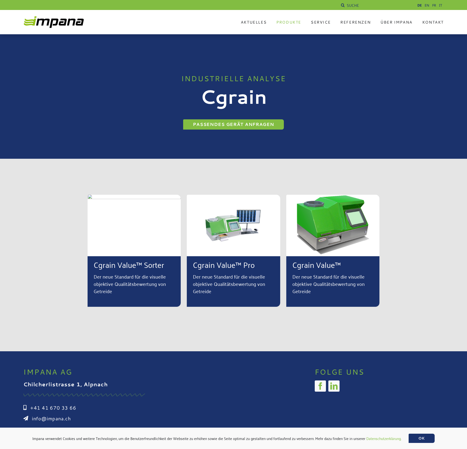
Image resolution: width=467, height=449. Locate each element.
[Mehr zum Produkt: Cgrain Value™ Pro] (233, 251)
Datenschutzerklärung (383, 438)
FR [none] (434, 5)
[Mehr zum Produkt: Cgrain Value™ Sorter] (134, 251)
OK (421, 438)
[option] (427, 5)
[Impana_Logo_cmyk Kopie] (53, 18)
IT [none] (440, 5)
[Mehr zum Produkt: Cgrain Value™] (332, 251)
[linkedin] (334, 386)
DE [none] (419, 5)
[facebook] (320, 386)
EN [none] (427, 5)
